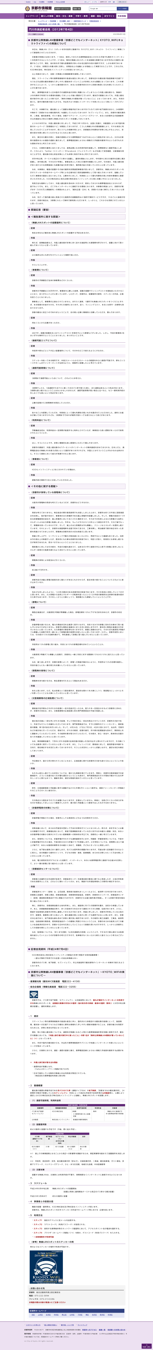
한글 (35, 1)
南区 (87, 1314)
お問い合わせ (122, 1)
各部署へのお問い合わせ (117, 1330)
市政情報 (53, 21)
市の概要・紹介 (64, 21)
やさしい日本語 (60, 1)
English (28, 1)
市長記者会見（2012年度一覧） (49, 24)
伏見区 (110, 1314)
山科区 (72, 1314)
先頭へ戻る (147, 1347)
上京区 (40, 1314)
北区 (33, 1314)
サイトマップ (82, 1325)
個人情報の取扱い (50, 1325)
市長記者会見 (94, 21)
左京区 (48, 1314)
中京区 (56, 1314)
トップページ (42, 21)
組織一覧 (76, 8)
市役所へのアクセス (62, 8)
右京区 (94, 1314)
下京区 (80, 1314)
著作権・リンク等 (67, 1325)
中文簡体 (41, 1)
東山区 (64, 1314)
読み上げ (87, 1)
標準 (109, 1)
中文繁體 (50, 1)
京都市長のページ (80, 21)
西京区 (102, 1314)
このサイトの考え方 (33, 1325)
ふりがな (94, 1)
